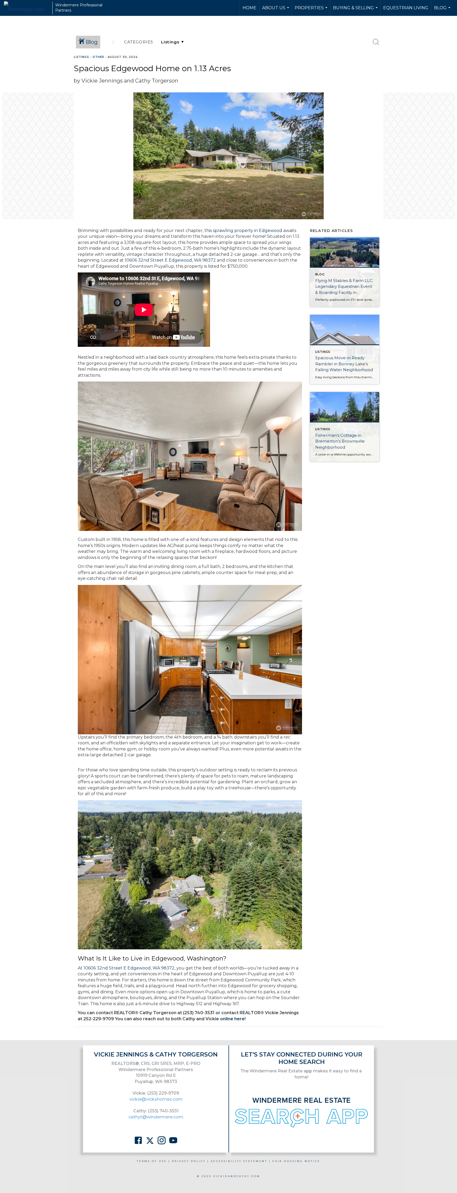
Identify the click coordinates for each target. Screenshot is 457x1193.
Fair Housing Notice (296, 1161)
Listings (81, 57)
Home (250, 7)
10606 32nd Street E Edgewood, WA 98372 (170, 260)
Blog (443, 10)
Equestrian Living (405, 7)
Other (98, 57)
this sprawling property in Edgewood (243, 230)
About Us (276, 10)
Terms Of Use (152, 1161)
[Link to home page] (27, 8)
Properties (312, 10)
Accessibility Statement (239, 1161)
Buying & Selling (356, 10)
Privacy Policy (189, 1161)
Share (448, 67)
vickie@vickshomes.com (155, 1099)
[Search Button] (376, 42)
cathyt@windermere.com (156, 1116)
